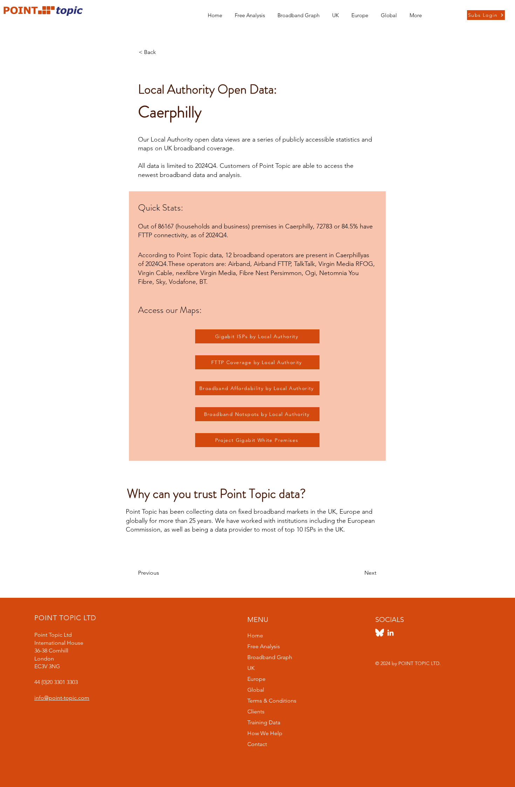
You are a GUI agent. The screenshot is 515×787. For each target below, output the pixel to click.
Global (255, 689)
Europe (256, 679)
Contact (257, 744)
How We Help (264, 733)
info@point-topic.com (61, 697)
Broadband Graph (269, 657)
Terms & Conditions (271, 700)
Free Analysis (263, 646)
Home (255, 635)
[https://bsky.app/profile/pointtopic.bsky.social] (379, 632)
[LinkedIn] (390, 632)
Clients (256, 711)
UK (251, 668)
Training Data (263, 722)
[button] (335, 12)
